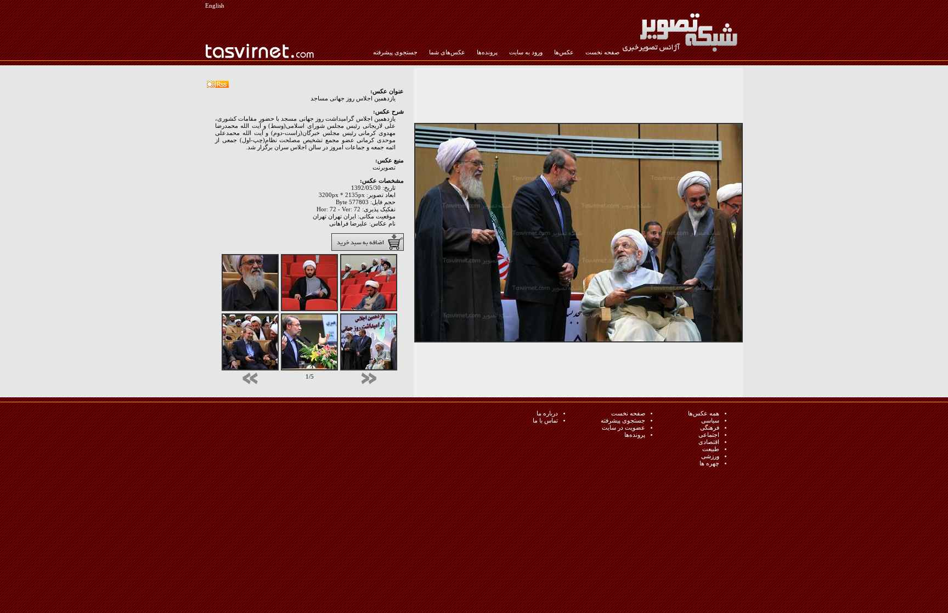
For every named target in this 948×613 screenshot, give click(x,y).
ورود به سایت (526, 52)
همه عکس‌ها (703, 413)
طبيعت (710, 449)
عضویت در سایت (623, 428)
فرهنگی (709, 428)
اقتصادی (708, 442)
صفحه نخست (602, 52)
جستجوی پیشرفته (395, 52)
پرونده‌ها (487, 52)
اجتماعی (708, 435)
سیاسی (710, 421)
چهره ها (709, 463)
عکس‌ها (564, 52)
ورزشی (710, 456)
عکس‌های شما (447, 52)
